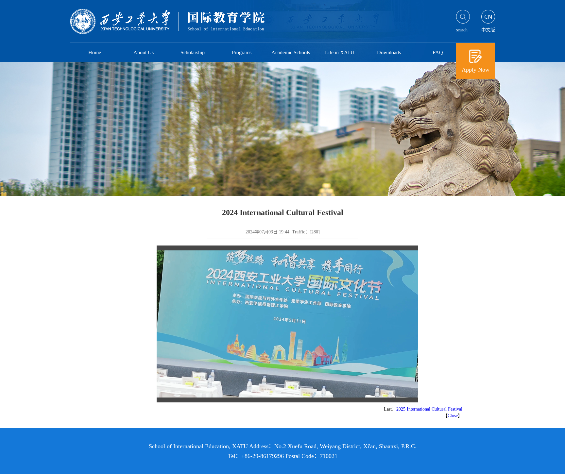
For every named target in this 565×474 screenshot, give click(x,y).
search (462, 29)
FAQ (438, 52)
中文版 (488, 29)
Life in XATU (339, 52)
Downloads (389, 52)
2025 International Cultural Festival (429, 409)
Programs (241, 52)
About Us (143, 52)
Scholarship (192, 52)
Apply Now (475, 69)
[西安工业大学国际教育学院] (180, 23)
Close (453, 415)
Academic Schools (290, 52)
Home (94, 52)
